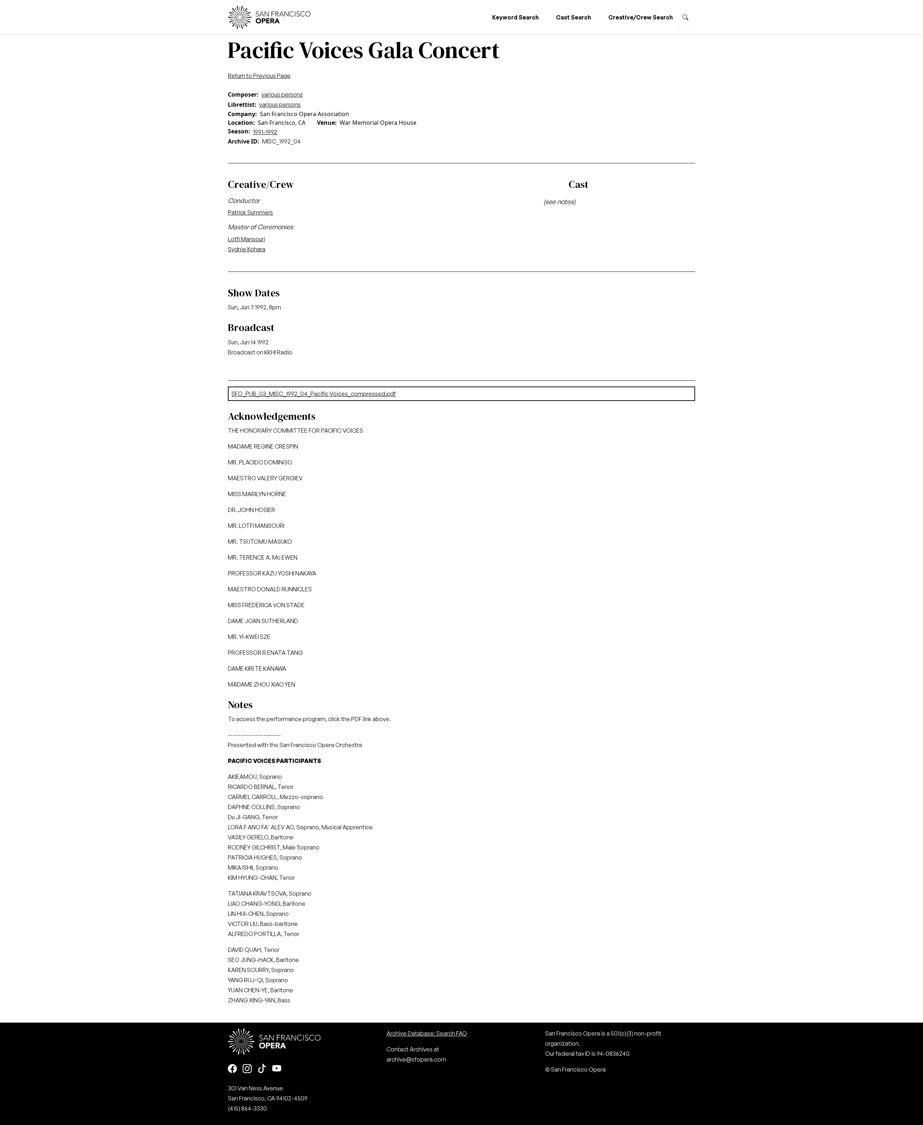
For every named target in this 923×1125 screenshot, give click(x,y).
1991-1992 (265, 132)
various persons (282, 94)
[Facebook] (232, 1068)
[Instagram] (247, 1068)
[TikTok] (261, 1068)
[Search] (685, 17)
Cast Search (573, 17)
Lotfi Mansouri (246, 239)
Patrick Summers (250, 212)
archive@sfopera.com (416, 1059)
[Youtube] (276, 1068)
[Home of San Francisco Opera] (269, 16)
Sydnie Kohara (246, 249)
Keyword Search (515, 17)
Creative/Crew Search (640, 17)
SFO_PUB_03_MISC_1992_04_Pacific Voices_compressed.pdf (313, 393)
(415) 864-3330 (247, 1108)
